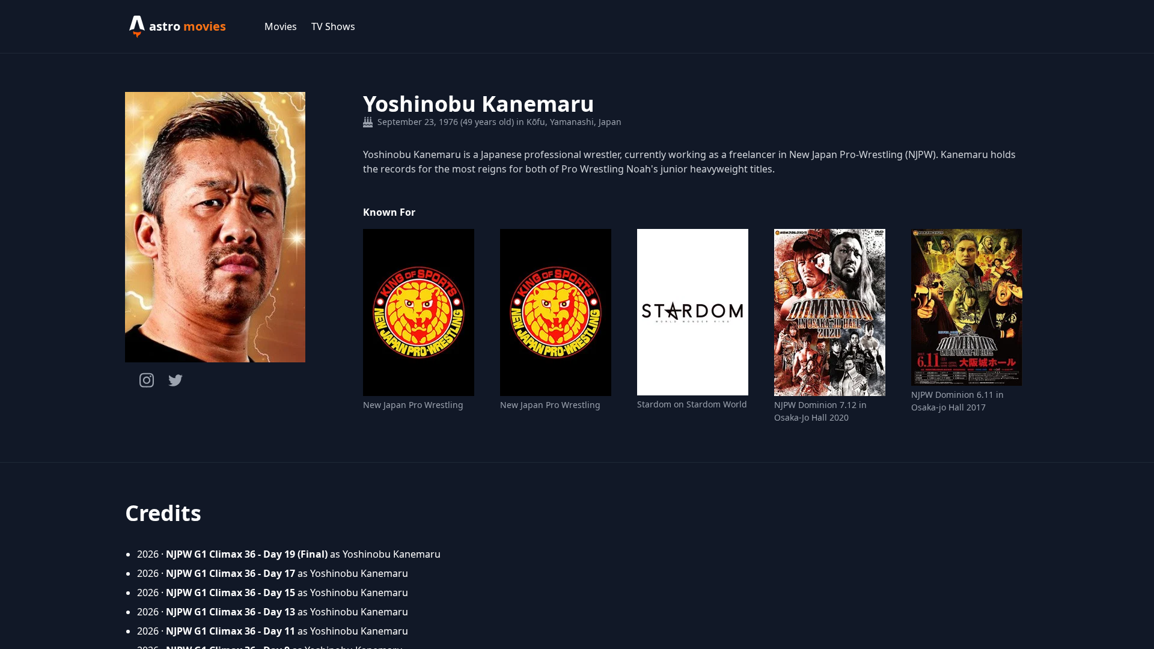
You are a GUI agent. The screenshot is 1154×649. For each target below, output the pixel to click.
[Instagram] (146, 380)
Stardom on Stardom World (692, 404)
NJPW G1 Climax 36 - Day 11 (230, 631)
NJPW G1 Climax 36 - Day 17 (230, 573)
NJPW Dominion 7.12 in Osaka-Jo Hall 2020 (820, 411)
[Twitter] (175, 380)
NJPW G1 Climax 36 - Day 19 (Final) (247, 554)
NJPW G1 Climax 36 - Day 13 (230, 611)
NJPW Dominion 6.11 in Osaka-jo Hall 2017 (957, 401)
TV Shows (333, 26)
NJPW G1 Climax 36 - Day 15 (230, 592)
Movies (280, 26)
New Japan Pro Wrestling (413, 404)
